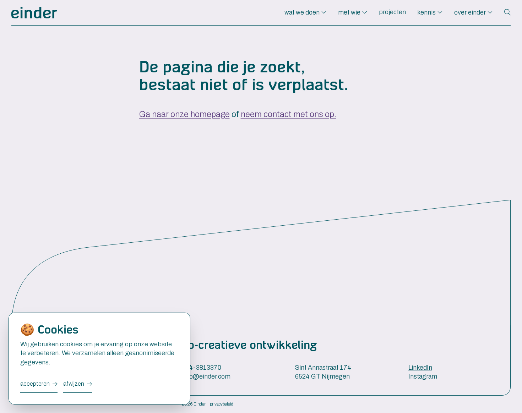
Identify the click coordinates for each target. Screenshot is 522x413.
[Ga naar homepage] (34, 12)
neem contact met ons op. (288, 114)
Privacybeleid (221, 404)
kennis (427, 12)
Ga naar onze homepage (184, 114)
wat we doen (302, 12)
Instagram (422, 376)
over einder (470, 12)
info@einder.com (206, 376)
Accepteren (35, 384)
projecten (392, 12)
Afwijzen (73, 384)
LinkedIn (420, 367)
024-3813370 (201, 367)
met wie (350, 12)
